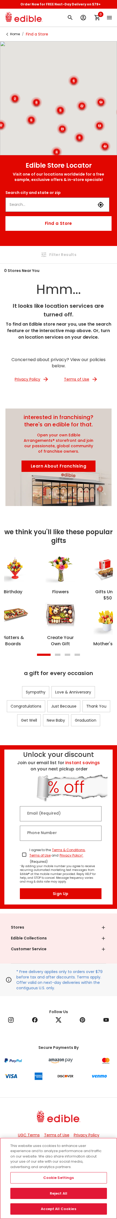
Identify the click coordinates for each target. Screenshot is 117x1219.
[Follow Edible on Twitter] (58, 1019)
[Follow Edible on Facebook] (34, 1019)
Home (15, 34)
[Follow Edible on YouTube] (106, 1019)
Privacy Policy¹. (71, 855)
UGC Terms (29, 1135)
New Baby (56, 720)
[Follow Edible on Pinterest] (82, 1019)
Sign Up (61, 893)
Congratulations (26, 706)
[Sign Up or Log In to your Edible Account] (83, 17)
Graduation (85, 720)
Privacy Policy (86, 1135)
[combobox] (51, 204)
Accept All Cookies (58, 1208)
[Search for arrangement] (70, 17)
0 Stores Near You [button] (21, 270)
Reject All (58, 1193)
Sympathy (35, 692)
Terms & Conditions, (68, 850)
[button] (58, 927)
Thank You (96, 706)
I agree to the (40, 850)
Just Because (63, 706)
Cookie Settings (58, 1177)
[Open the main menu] (109, 17)
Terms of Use (40, 855)
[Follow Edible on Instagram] (10, 1019)
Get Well (29, 720)
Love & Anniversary (73, 692)
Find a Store (58, 223)
